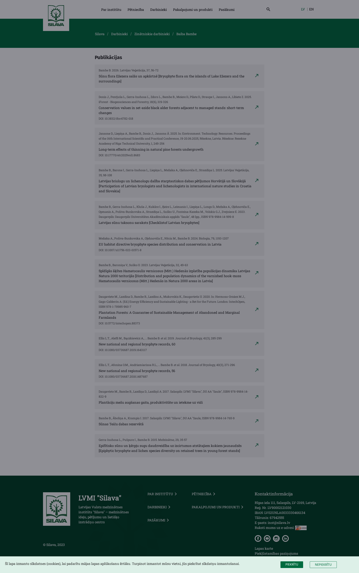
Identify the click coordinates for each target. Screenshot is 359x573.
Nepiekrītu (323, 565)
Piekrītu (291, 564)
